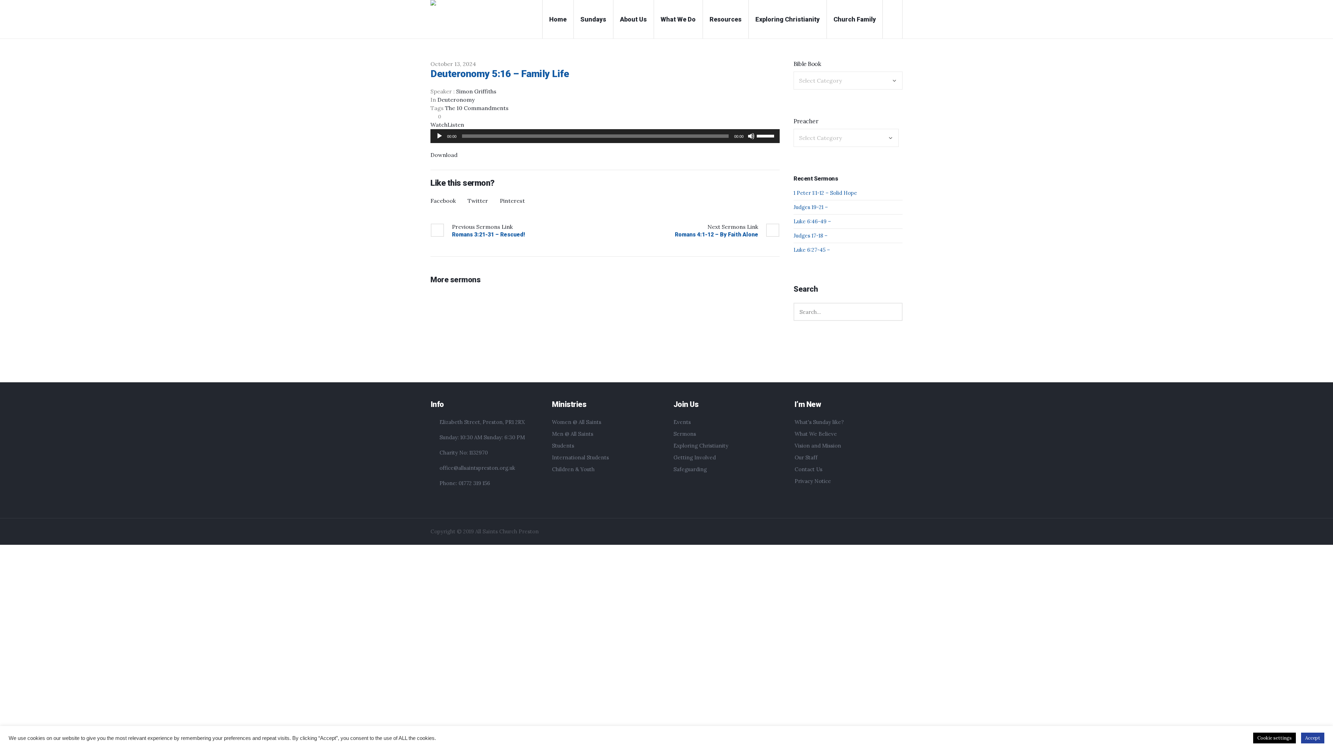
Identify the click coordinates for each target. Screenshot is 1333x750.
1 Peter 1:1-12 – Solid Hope (825, 193)
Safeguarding (690, 469)
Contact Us (808, 469)
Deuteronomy (456, 99)
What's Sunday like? (819, 422)
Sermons (684, 434)
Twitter (478, 200)
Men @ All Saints (572, 434)
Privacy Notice (813, 481)
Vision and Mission (818, 445)
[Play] (439, 136)
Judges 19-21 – (811, 207)
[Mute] (751, 136)
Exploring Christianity (700, 445)
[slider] (766, 135)
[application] (605, 136)
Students (563, 445)
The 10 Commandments (477, 108)
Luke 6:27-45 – (812, 250)
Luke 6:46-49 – (812, 221)
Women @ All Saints (576, 422)
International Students (580, 457)
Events (682, 422)
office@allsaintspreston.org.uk (477, 468)
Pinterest (512, 200)
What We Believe (816, 434)
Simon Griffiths (476, 91)
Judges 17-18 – (811, 235)
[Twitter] (897, 532)
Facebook (443, 200)
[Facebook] (889, 532)
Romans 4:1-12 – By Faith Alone (716, 234)
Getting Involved (694, 457)
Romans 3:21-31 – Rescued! (488, 234)
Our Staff (806, 457)
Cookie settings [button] (1274, 738)
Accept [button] (1312, 738)
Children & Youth (573, 469)
